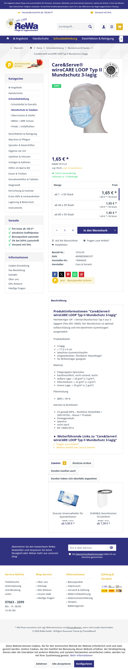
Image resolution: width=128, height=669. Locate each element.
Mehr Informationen (81, 655)
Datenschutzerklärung (80, 598)
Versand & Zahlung (78, 590)
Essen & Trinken (17, 173)
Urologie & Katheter (19, 162)
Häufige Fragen (17, 288)
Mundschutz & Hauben (24, 109)
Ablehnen (41, 663)
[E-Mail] (81, 274)
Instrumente (15, 207)
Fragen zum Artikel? (97, 240)
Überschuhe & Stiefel (23, 115)
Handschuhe (15, 93)
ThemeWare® (89, 631)
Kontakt (12, 274)
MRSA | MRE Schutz (22, 120)
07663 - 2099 (14, 602)
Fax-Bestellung (16, 270)
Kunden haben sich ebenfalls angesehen (74, 478)
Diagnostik (14, 185)
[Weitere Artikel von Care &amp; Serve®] (111, 70)
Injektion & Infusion (19, 156)
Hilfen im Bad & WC (19, 168)
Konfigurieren (84, 663)
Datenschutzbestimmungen (89, 554)
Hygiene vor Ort (17, 150)
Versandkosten (74, 627)
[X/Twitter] (61, 274)
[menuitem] (119, 26)
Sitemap (42, 586)
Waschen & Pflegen (19, 139)
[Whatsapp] (75, 274)
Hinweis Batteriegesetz (76, 603)
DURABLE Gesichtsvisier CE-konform (103, 515)
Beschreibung (58, 300)
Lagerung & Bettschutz (21, 202)
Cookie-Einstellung (18, 265)
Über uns (13, 279)
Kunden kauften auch (63, 470)
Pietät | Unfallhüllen (22, 126)
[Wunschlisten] (111, 26)
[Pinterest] (68, 274)
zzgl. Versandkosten (72, 167)
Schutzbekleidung (18, 98)
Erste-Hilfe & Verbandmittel (23, 196)
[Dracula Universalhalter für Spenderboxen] (68, 498)
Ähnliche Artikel (81, 463)
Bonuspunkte (75, 581)
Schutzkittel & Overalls (24, 104)
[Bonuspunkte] (24, 64)
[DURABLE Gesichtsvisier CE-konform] (103, 498)
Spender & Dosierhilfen (21, 145)
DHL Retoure (15, 283)
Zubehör (58, 463)
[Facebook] (55, 274)
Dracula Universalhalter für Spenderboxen (68, 515)
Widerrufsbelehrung (79, 594)
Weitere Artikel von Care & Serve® (75, 447)
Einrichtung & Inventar (21, 190)
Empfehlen (61, 244)
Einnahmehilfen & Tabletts (23, 179)
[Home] (8, 39)
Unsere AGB (44, 594)
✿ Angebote (15, 87)
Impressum (74, 586)
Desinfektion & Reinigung (22, 133)
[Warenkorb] (119, 26)
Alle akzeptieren (61, 663)
